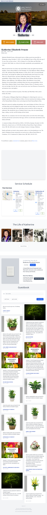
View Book (26, 264)
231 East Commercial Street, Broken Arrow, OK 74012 (19, 205)
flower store (34, 140)
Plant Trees (20, 210)
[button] (7, 194)
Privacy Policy (20, 509)
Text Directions (15, 211)
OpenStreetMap (25, 511)
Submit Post (40, 299)
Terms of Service (27, 509)
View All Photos (23, 246)
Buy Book (33, 264)
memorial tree (16, 140)
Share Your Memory (39, 278)
